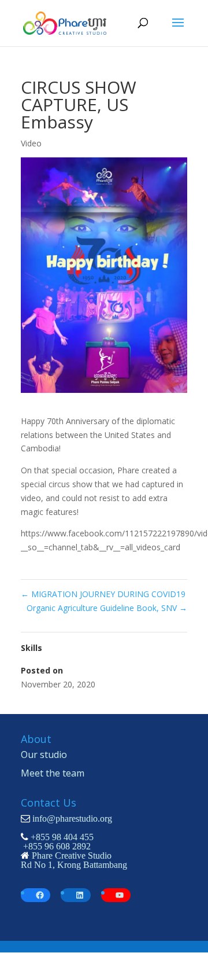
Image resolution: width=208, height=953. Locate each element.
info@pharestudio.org (72, 818)
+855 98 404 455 (62, 836)
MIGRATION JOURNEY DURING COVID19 (103, 593)
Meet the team (52, 773)
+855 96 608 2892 (57, 846)
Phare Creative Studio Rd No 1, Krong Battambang (74, 860)
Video (31, 143)
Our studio (44, 754)
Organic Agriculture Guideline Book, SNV (107, 607)
